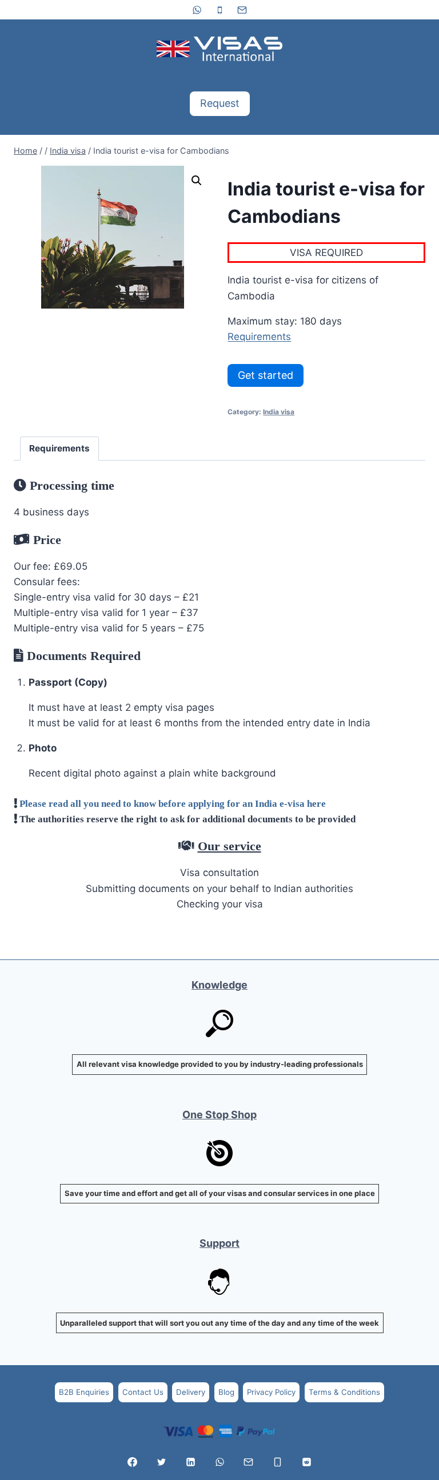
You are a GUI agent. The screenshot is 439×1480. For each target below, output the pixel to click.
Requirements (259, 336)
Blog (226, 1392)
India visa (278, 411)
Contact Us (142, 1392)
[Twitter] (161, 1461)
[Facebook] (132, 1461)
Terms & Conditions (344, 1392)
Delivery (190, 1392)
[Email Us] (248, 1461)
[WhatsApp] (197, 9)
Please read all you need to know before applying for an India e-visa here (172, 803)
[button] (196, 180)
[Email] (242, 9)
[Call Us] (278, 1461)
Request (220, 103)
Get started (265, 375)
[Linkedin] (190, 1461)
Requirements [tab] (59, 448)
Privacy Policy (271, 1392)
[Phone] (219, 9)
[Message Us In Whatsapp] (219, 1461)
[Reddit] (306, 1461)
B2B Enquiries (84, 1392)
